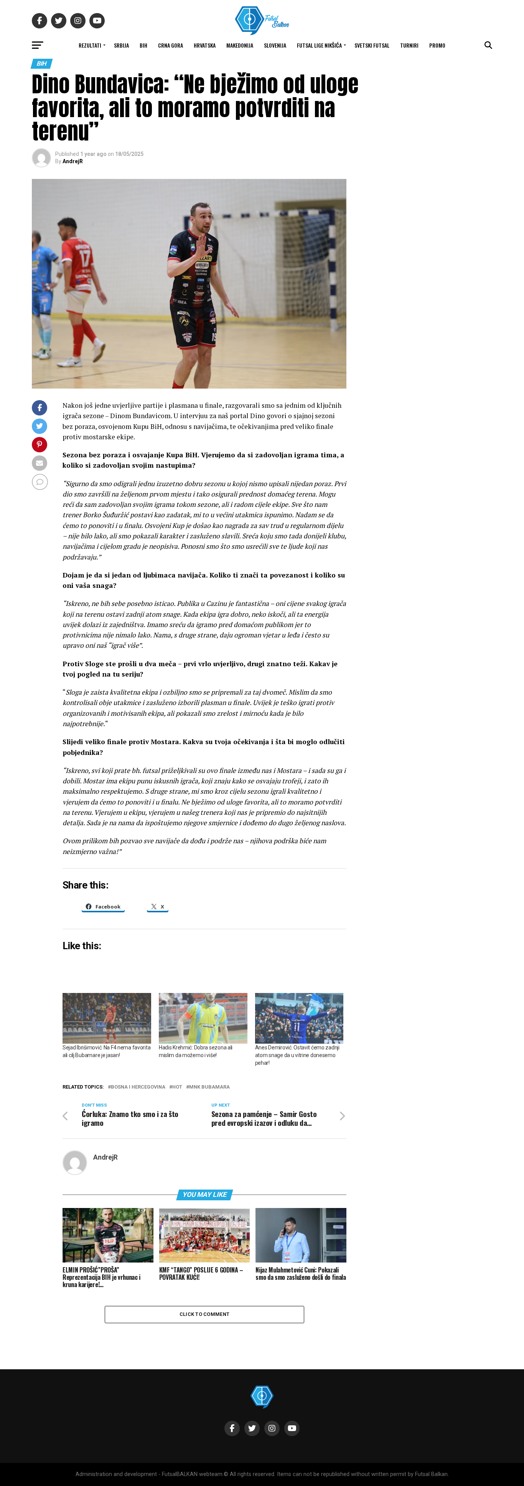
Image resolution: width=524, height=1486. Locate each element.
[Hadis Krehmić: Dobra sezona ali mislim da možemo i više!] (203, 1018)
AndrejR (73, 161)
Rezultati (90, 45)
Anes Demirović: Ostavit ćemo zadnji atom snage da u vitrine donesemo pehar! (297, 1055)
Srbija (121, 45)
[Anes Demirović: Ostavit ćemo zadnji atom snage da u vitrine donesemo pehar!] (299, 1018)
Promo (437, 45)
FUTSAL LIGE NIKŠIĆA (319, 45)
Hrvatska (205, 45)
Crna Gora (170, 45)
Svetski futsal (371, 45)
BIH (143, 45)
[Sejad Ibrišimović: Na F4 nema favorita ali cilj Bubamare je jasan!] (107, 1018)
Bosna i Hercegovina (138, 1087)
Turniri (409, 45)
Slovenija (275, 45)
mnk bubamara (209, 1087)
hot (177, 1087)
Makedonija (239, 45)
